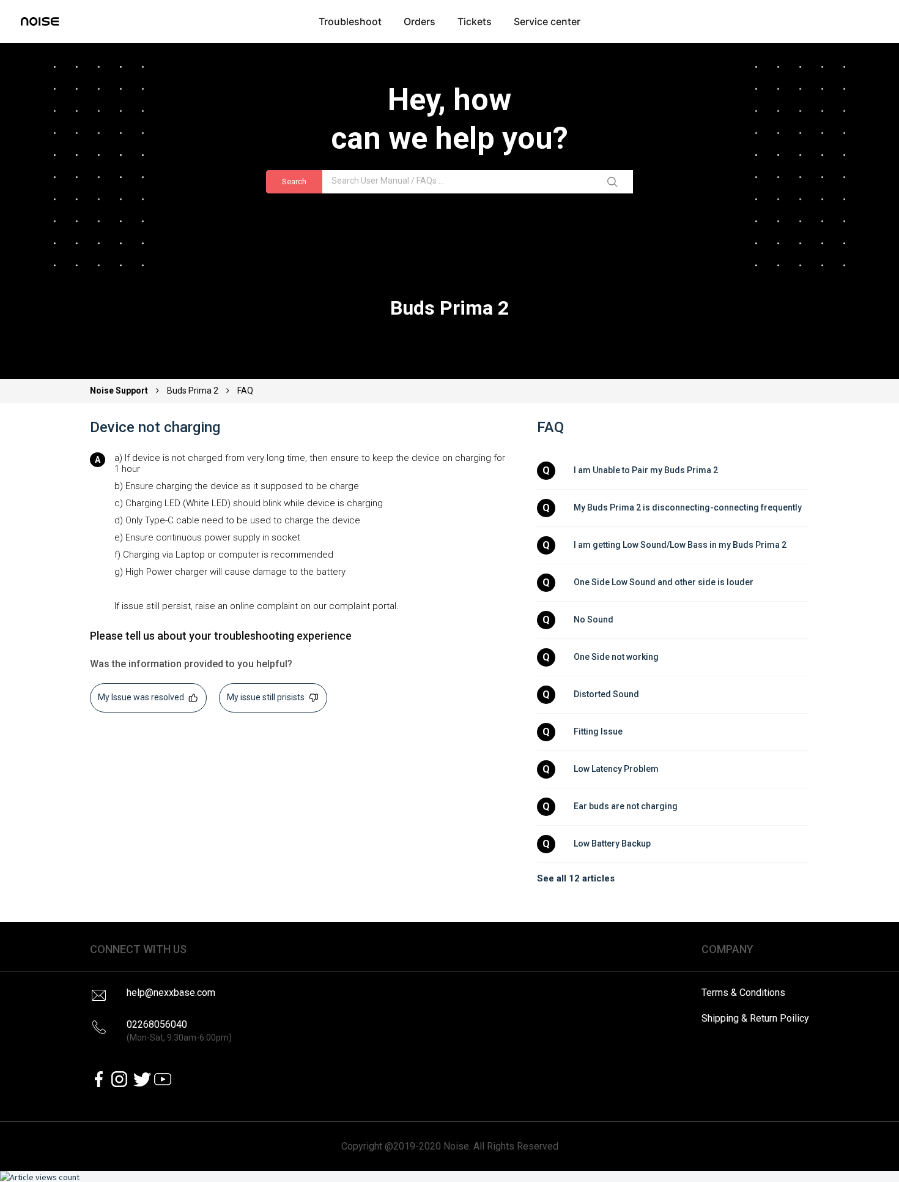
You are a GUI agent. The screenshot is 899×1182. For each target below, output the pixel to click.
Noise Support (120, 390)
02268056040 (179, 1030)
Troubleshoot (350, 21)
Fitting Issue (598, 731)
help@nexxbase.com (171, 992)
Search (294, 181)
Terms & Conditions (743, 992)
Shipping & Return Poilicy (755, 1018)
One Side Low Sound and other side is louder (663, 582)
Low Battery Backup (612, 843)
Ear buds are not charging (626, 806)
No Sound (593, 619)
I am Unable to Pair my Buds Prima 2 (646, 470)
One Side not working (616, 657)
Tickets (474, 21)
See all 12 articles (576, 878)
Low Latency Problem (616, 769)
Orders (419, 21)
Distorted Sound (606, 694)
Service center (547, 21)
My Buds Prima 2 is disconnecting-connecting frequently (688, 507)
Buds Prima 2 (192, 390)
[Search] (614, 181)
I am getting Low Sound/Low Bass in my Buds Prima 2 (680, 545)
